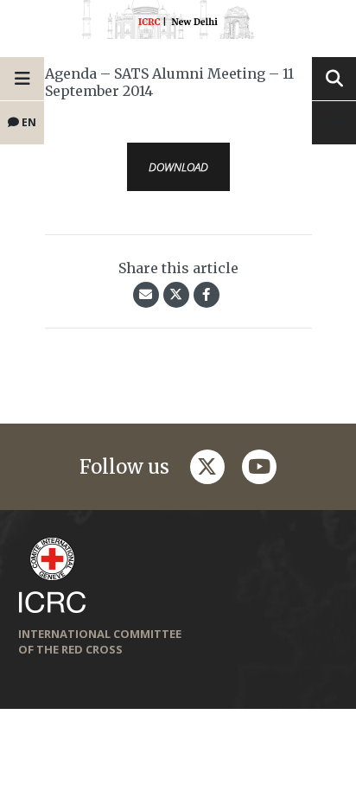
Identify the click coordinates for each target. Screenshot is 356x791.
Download (178, 167)
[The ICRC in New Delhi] (178, 23)
